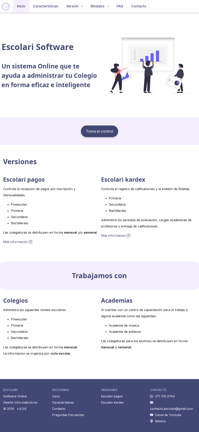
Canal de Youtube (168, 415)
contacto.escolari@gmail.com (171, 409)
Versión (72, 6)
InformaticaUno (26, 402)
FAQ (120, 6)
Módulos (98, 6)
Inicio (21, 6)
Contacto (138, 6)
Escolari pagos (112, 396)
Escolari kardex (112, 402)
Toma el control (99, 131)
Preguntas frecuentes (68, 415)
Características (45, 6)
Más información (15, 242)
